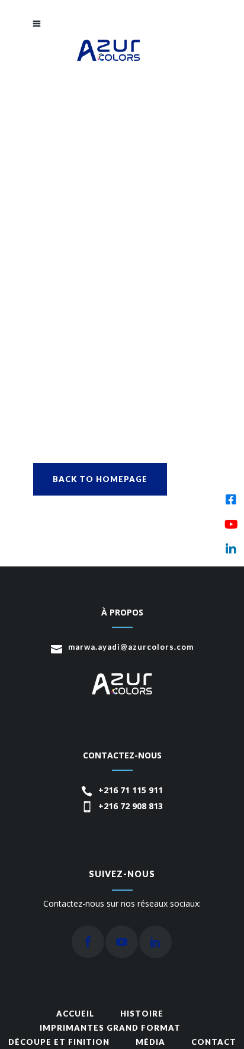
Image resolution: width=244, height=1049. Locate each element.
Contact (213, 1042)
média (150, 1042)
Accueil (75, 1013)
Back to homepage (100, 479)
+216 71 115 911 (130, 790)
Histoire (141, 1013)
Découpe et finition (59, 1042)
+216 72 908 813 (130, 806)
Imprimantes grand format (110, 1027)
